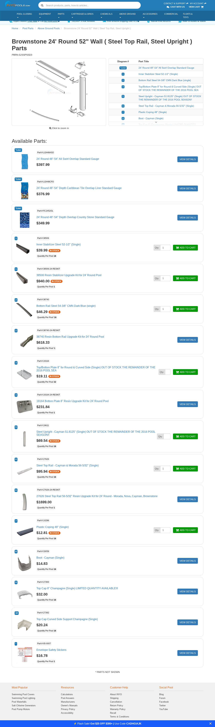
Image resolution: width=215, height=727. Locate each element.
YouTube (163, 709)
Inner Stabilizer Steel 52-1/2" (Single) (158, 74)
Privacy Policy (68, 709)
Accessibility (67, 713)
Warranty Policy (117, 709)
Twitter (162, 705)
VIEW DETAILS (188, 159)
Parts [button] (61, 14)
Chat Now (32, 21)
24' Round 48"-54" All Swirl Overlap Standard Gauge (166, 67)
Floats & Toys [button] (187, 16)
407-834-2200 (51, 21)
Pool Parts (28, 28)
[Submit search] (42, 5)
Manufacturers (68, 702)
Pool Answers (67, 698)
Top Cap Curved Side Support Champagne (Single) (67, 619)
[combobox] (89, 5)
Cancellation (116, 702)
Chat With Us (177, 7)
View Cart (195, 7)
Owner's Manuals (69, 705)
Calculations (67, 694)
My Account (197, 3)
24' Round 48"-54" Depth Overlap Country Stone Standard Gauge (75, 217)
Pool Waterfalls (19, 702)
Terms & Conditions (119, 716)
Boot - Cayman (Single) (151, 118)
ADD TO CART (187, 247)
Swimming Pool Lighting (23, 698)
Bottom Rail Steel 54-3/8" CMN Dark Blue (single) (165, 80)
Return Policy (116, 705)
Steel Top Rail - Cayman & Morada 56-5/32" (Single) (166, 106)
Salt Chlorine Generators (24, 705)
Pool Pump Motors (21, 709)
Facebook (164, 702)
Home (15, 28)
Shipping (114, 698)
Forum (162, 698)
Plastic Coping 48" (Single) (153, 112)
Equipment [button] (45, 14)
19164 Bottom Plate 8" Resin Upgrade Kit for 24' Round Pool (72, 401)
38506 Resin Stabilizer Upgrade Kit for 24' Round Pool (68, 275)
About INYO (116, 694)
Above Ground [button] (127, 14)
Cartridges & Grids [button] (82, 14)
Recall (113, 713)
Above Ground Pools (49, 28)
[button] (210, 723)
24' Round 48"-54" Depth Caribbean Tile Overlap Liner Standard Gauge (79, 188)
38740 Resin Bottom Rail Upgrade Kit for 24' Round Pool (70, 336)
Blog (161, 694)
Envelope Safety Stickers (51, 649)
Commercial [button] (171, 14)
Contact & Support (175, 3)
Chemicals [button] (106, 14)
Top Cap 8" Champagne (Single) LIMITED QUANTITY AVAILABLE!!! (77, 588)
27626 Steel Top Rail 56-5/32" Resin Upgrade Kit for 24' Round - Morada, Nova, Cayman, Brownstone (97, 496)
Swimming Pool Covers (23, 694)
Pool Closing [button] (24, 14)
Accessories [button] (150, 14)
